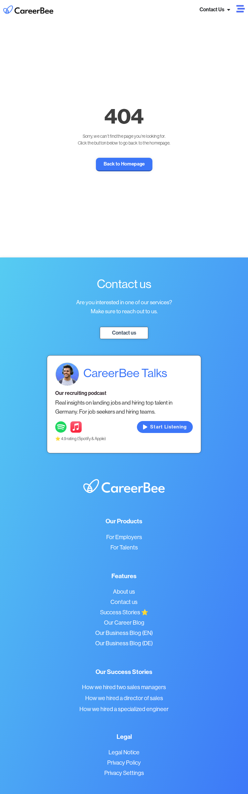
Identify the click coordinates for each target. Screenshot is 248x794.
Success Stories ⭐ (124, 612)
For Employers (124, 537)
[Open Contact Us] (228, 10)
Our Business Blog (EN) (124, 633)
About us (124, 591)
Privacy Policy (124, 762)
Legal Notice (124, 752)
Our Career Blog (124, 622)
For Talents (124, 547)
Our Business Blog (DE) (124, 643)
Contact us (124, 602)
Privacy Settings (124, 773)
